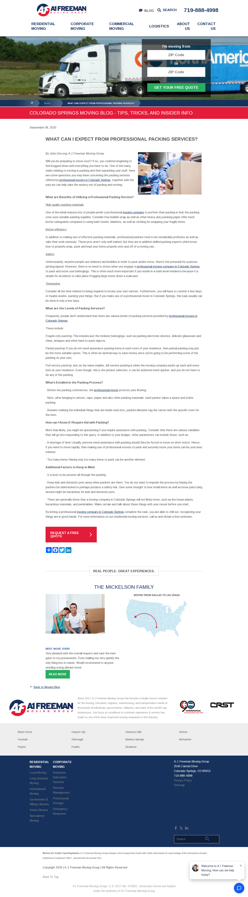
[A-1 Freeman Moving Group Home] (61, 10)
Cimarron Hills (133, 732)
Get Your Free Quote (176, 87)
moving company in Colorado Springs (100, 511)
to (176, 63)
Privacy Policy (183, 780)
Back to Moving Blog (47, 687)
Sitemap (179, 785)
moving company (133, 212)
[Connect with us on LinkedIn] (186, 828)
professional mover (106, 390)
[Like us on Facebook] (176, 828)
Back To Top (51, 876)
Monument (185, 739)
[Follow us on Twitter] (181, 828)
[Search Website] (207, 839)
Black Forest (25, 732)
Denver (183, 732)
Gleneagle (77, 739)
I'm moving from (176, 46)
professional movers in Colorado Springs (84, 180)
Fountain (23, 739)
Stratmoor (131, 746)
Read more (58, 674)
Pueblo (76, 746)
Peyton (22, 746)
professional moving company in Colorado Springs (168, 266)
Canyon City (79, 732)
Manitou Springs (134, 739)
